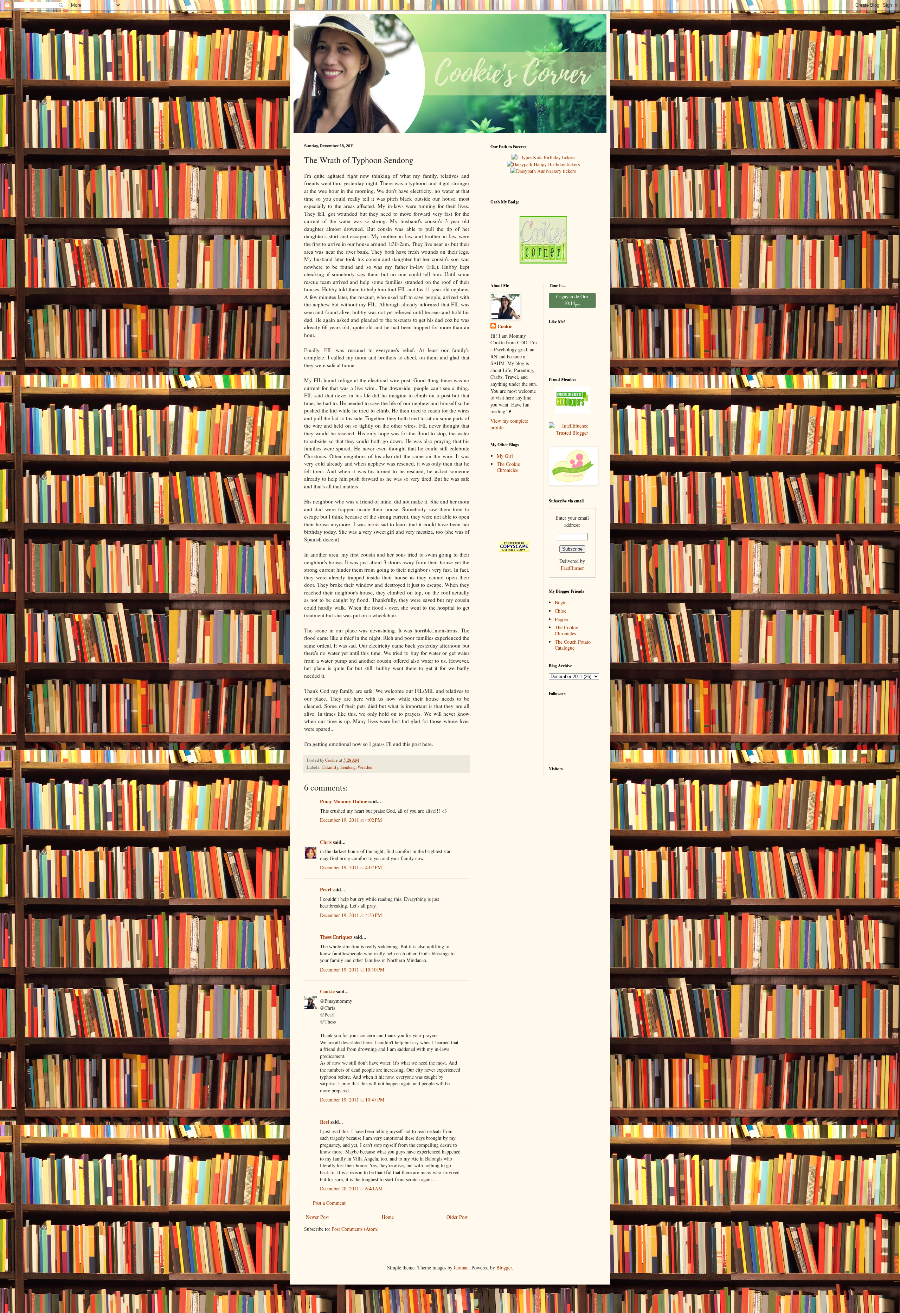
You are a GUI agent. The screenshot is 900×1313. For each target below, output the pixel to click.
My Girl (505, 456)
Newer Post (317, 1217)
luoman (461, 1267)
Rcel (324, 1121)
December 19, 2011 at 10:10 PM (352, 969)
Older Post (457, 1217)
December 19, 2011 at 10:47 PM (352, 1099)
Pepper (561, 619)
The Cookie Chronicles (508, 467)
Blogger (504, 1267)
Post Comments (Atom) (355, 1229)
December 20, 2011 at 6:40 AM (351, 1188)
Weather (365, 767)
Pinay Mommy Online (343, 801)
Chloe (560, 610)
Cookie (327, 991)
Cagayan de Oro (572, 296)
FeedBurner (572, 568)
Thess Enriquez (336, 937)
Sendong (347, 767)
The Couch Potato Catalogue (573, 644)
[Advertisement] (512, 507)
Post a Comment (329, 1203)
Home (388, 1217)
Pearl (325, 889)
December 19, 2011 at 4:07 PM (351, 867)
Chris (326, 842)
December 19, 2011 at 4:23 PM (351, 915)
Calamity (330, 767)
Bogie (560, 602)
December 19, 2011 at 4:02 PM (351, 820)
